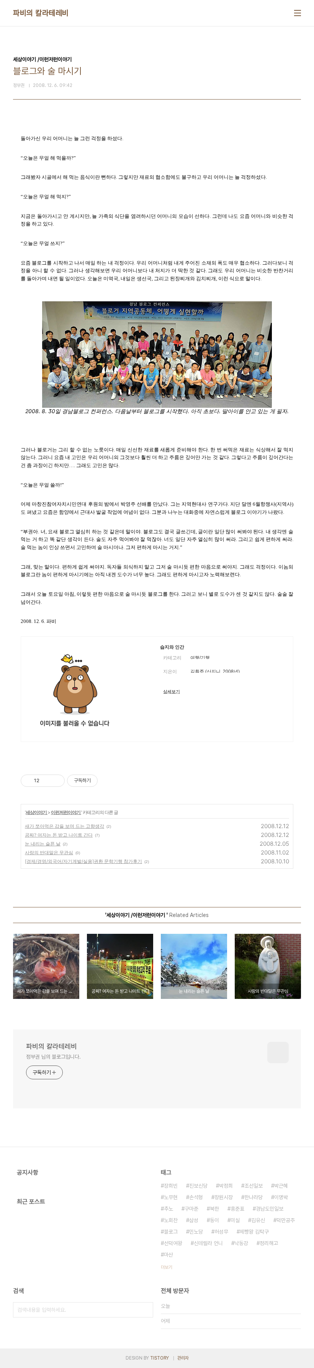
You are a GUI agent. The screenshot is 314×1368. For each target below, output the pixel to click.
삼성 (193, 1220)
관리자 (183, 1358)
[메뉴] (297, 13)
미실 (235, 1220)
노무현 (171, 1197)
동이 (214, 1220)
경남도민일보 (269, 1209)
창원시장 (223, 1197)
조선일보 (253, 1186)
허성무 (221, 1232)
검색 (145, 1310)
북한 (214, 1209)
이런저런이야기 (66, 812)
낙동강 (241, 1243)
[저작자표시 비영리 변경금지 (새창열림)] (108, 781)
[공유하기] (46, 780)
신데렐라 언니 (208, 1243)
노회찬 (171, 1220)
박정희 (226, 1186)
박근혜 (281, 1186)
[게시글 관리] (56, 780)
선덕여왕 (173, 1243)
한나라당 (253, 1197)
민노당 (196, 1232)
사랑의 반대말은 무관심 (49, 852)
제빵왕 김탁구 (254, 1232)
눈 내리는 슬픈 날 (43, 844)
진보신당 (198, 1186)
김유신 (258, 1220)
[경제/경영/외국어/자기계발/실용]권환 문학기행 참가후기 (83, 861)
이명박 (281, 1197)
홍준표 (237, 1209)
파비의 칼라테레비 (41, 13)
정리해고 (269, 1243)
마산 (168, 1255)
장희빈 (171, 1186)
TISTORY (159, 1358)
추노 (168, 1209)
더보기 (166, 1267)
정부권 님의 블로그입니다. (53, 1057)
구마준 (191, 1209)
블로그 (171, 1232)
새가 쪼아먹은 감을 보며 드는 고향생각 (64, 826)
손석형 (196, 1197)
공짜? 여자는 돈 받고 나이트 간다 (59, 835)
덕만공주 (285, 1220)
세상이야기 (36, 812)
